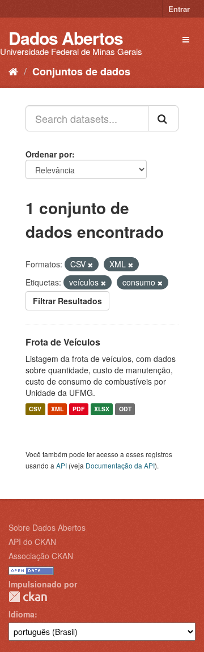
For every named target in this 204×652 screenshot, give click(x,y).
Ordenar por (49, 154)
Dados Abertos (65, 37)
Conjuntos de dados (81, 71)
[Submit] (163, 118)
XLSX (101, 409)
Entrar (179, 8)
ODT (125, 409)
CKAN (27, 597)
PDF (78, 409)
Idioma (21, 614)
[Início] (13, 70)
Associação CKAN (40, 555)
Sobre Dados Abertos (47, 527)
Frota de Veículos (63, 341)
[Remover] (90, 264)
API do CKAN (32, 541)
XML (57, 409)
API (61, 465)
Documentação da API (120, 465)
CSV (35, 409)
